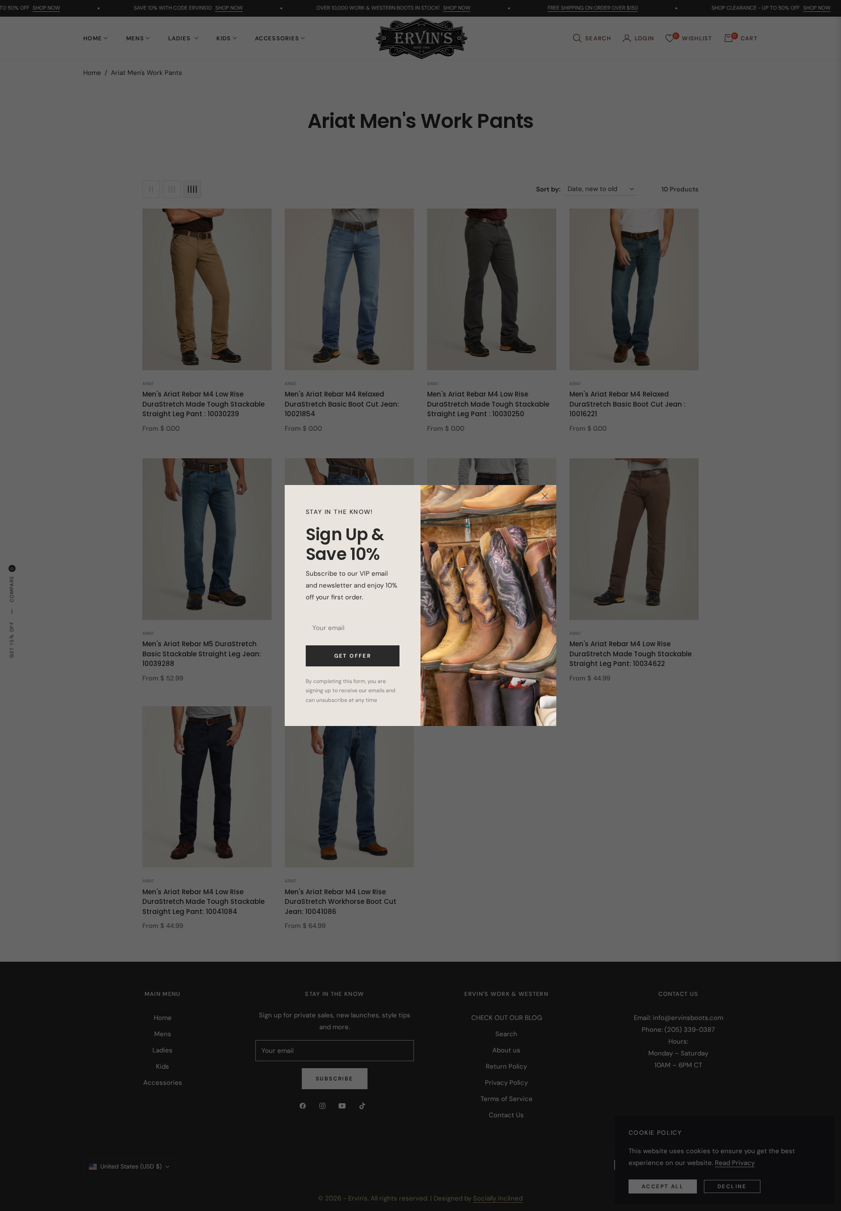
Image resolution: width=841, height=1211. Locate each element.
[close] (545, 496)
